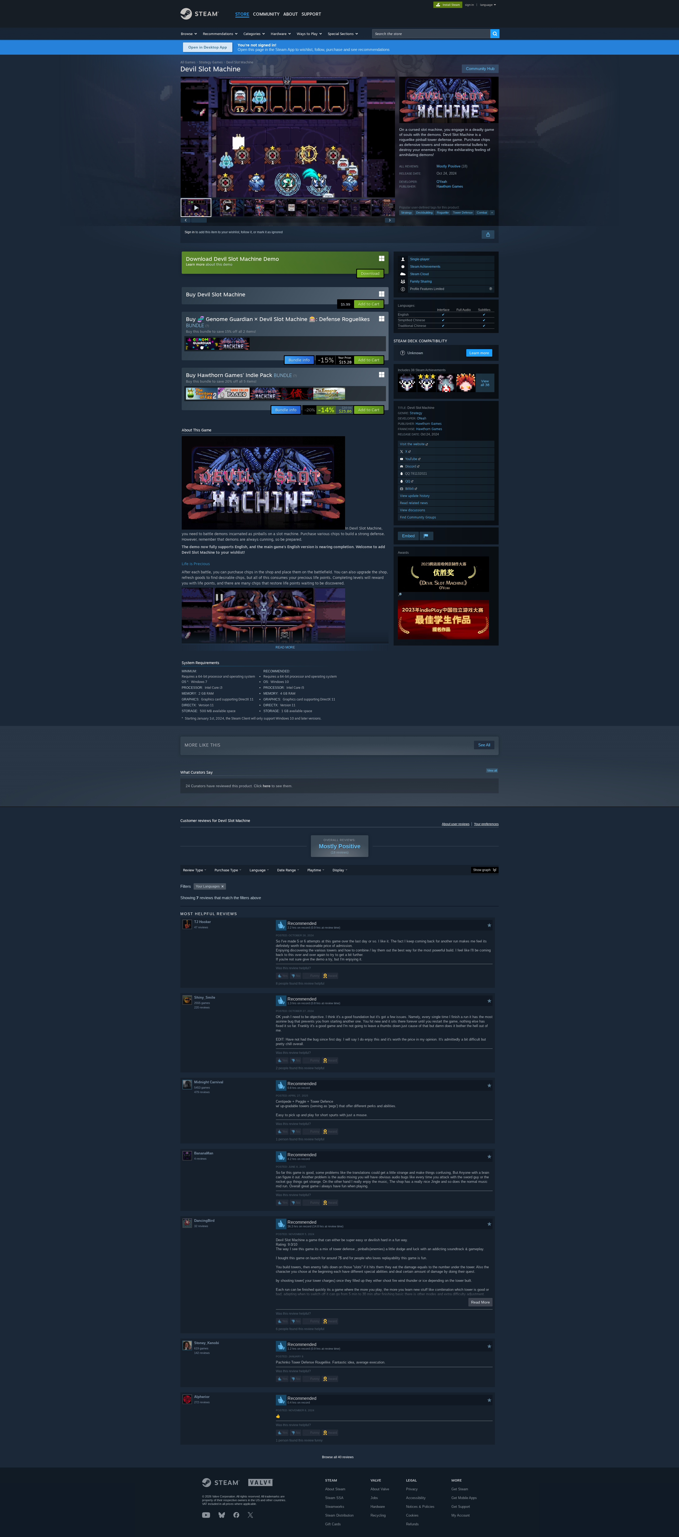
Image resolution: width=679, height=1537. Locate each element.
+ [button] (492, 212)
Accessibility (416, 1498)
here (267, 786)
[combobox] (431, 33)
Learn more (195, 264)
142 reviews (202, 1352)
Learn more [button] (479, 353)
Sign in (190, 232)
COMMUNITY (266, 14)
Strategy (406, 212)
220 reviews (202, 1007)
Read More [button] (480, 1302)
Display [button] (338, 870)
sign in (469, 5)
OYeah (442, 182)
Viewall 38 (485, 383)
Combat (482, 212)
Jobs (374, 1498)
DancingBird (204, 1221)
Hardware (378, 1507)
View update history (415, 496)
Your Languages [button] (208, 886)
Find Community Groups (418, 517)
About (290, 14)
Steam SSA (334, 1498)
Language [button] (257, 870)
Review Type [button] (193, 870)
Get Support (460, 1507)
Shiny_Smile (204, 997)
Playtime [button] (314, 870)
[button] (189, 34)
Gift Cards (333, 1524)
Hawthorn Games (450, 186)
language (486, 5)
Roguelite (443, 212)
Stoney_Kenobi (206, 1343)
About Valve (380, 1489)
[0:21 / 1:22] (288, 137)
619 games (201, 1348)
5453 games (202, 1087)
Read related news (414, 503)
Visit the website (413, 444)
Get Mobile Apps (464, 1498)
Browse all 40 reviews (338, 1457)
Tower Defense (463, 212)
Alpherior (202, 1397)
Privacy (412, 1489)
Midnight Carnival (208, 1082)
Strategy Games (211, 62)
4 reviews (200, 1158)
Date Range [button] (286, 870)
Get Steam (459, 1489)
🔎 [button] (400, 594)
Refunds (412, 1524)
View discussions (412, 510)
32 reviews (201, 1226)
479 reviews (202, 1092)
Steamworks (334, 1507)
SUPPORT (311, 14)
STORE (242, 14)
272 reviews (202, 1402)
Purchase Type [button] (226, 870)
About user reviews (455, 824)
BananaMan (203, 1153)
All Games (187, 62)
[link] (334, 360)
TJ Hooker (202, 922)
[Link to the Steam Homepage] (199, 18)
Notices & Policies (420, 1507)
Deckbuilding (424, 212)
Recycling (378, 1515)
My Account (460, 1515)
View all (492, 770)
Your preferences (486, 824)
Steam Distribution (339, 1515)
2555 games (202, 1003)
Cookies (412, 1515)
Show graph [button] (482, 870)
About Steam (335, 1489)
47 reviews (201, 927)
